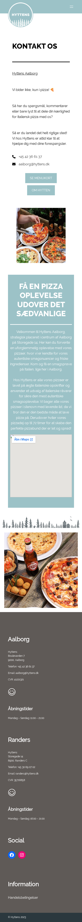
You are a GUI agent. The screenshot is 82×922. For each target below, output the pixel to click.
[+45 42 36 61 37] (27, 156)
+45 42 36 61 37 (26, 666)
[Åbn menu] (71, 6)
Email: (12, 673)
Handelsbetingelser (23, 898)
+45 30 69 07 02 (26, 767)
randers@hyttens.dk (27, 773)
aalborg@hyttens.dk (27, 673)
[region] (41, 570)
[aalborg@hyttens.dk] (30, 164)
